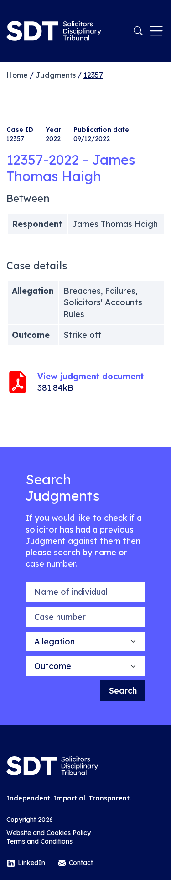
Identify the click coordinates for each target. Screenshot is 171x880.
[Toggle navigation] (156, 31)
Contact (81, 863)
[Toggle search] (138, 31)
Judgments (56, 75)
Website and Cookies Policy (48, 833)
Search (123, 690)
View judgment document (90, 376)
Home (17, 75)
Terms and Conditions (39, 841)
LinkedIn (31, 863)
